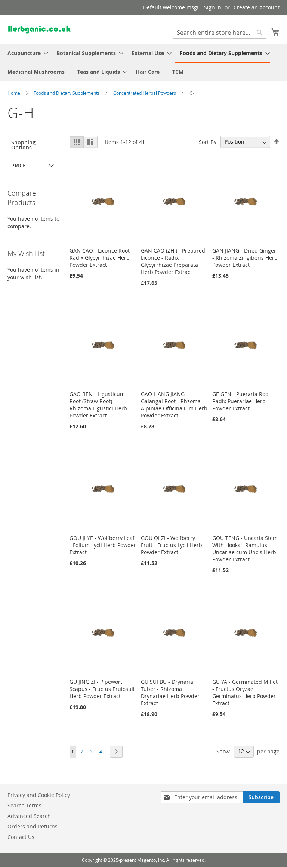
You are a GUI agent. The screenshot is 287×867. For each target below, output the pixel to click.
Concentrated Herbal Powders (145, 93)
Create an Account (257, 7)
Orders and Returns (32, 826)
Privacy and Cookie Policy (38, 794)
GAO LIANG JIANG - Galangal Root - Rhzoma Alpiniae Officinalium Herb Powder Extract (174, 404)
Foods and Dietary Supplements (67, 93)
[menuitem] (25, 53)
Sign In (212, 7)
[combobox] (219, 33)
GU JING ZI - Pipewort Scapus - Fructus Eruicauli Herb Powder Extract (102, 689)
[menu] (143, 62)
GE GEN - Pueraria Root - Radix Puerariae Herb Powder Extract (243, 401)
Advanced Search (29, 815)
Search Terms (24, 805)
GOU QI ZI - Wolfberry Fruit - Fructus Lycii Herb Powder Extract (171, 545)
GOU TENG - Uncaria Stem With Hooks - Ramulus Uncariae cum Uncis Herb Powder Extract (245, 548)
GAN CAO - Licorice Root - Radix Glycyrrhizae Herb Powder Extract (101, 257)
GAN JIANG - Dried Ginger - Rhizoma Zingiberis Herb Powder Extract (245, 257)
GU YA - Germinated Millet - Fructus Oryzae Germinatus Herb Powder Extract (245, 692)
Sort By (207, 141)
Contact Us (20, 836)
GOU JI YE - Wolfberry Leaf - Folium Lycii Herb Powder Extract (103, 545)
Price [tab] (18, 165)
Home (14, 93)
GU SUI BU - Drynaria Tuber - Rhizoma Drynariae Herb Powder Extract (170, 692)
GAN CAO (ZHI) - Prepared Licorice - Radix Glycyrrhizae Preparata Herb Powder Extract (173, 261)
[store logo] (39, 29)
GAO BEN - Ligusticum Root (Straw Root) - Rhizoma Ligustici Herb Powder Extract (98, 404)
